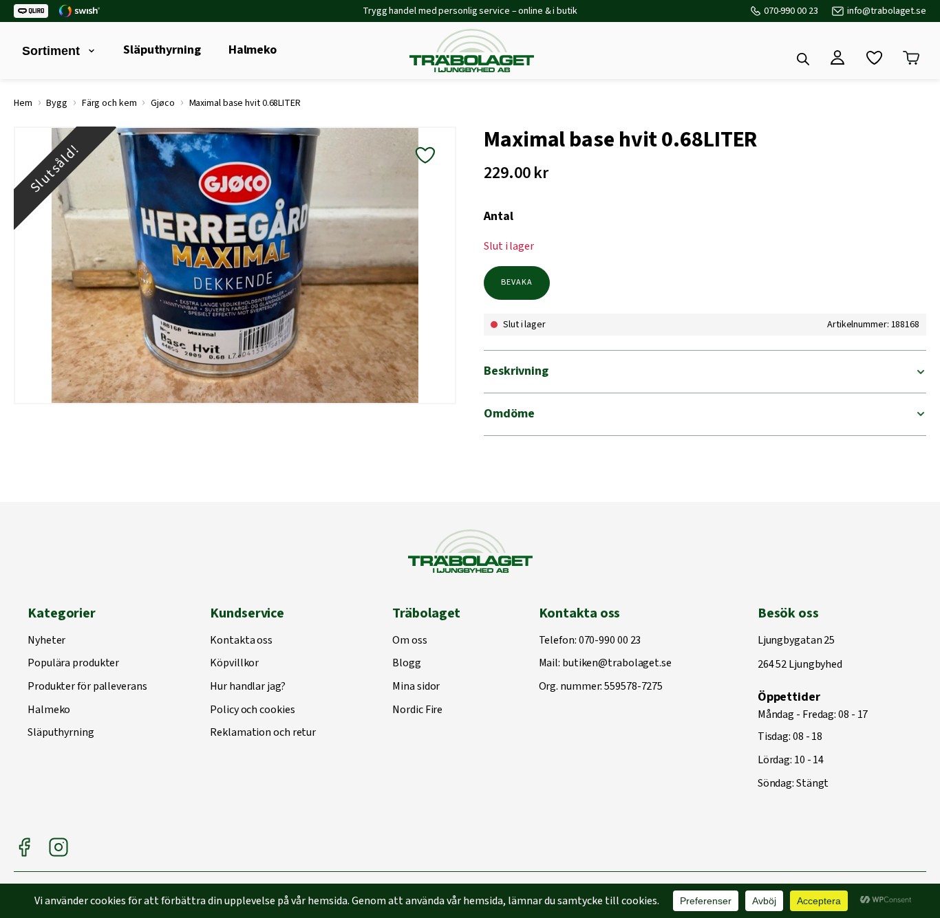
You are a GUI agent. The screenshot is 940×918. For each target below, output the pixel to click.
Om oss (409, 641)
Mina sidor (416, 687)
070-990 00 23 (791, 11)
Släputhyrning (162, 49)
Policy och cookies (252, 710)
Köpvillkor (234, 663)
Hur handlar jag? (247, 687)
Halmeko (252, 49)
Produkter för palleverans (87, 687)
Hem (23, 103)
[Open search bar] (803, 59)
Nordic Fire (417, 710)
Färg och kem (109, 103)
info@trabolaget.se (886, 11)
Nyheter (46, 641)
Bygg (56, 103)
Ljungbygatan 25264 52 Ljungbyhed (800, 653)
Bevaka (517, 282)
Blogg (406, 663)
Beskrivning (516, 371)
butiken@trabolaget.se (617, 663)
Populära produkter (73, 663)
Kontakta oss (241, 641)
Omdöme (509, 413)
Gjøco (163, 103)
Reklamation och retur (263, 733)
